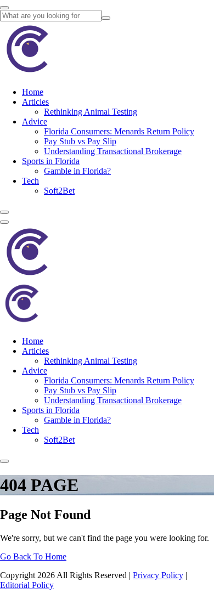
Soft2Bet (59, 190)
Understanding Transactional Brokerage (113, 151)
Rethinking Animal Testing (90, 111)
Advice (34, 121)
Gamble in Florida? (77, 171)
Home (32, 92)
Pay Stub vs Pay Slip (80, 141)
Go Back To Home (33, 556)
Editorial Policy (27, 585)
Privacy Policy (158, 575)
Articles (35, 101)
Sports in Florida (51, 161)
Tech (30, 180)
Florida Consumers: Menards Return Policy (119, 131)
